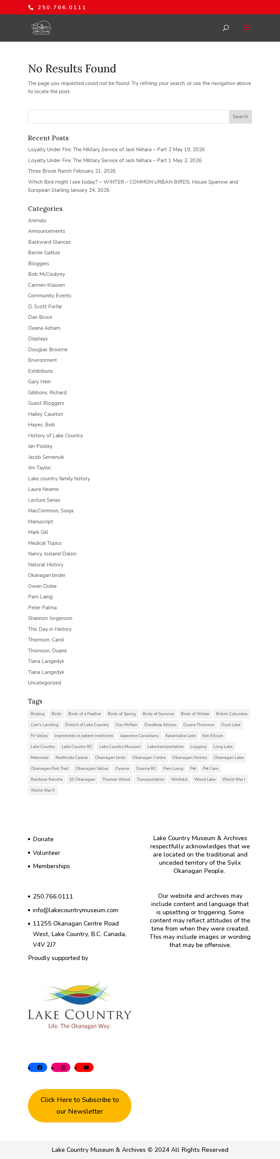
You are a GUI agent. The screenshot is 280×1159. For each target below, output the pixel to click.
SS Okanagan (82, 779)
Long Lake (223, 746)
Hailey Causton (45, 414)
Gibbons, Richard (47, 392)
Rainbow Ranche (46, 779)
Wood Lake (204, 779)
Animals (37, 220)
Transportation (150, 779)
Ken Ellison (212, 735)
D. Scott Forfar (45, 306)
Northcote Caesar (72, 757)
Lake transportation (166, 746)
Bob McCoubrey (46, 274)
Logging (199, 746)
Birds (56, 714)
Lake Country (43, 746)
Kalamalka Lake (181, 735)
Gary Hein (39, 381)
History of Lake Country (55, 435)
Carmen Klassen (46, 285)
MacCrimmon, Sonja (50, 510)
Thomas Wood (116, 779)
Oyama (122, 768)
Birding (38, 714)
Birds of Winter (195, 714)
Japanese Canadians (139, 735)
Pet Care (210, 768)
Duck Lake (230, 724)
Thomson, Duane (47, 650)
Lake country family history (59, 478)
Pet (193, 768)
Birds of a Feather (84, 714)
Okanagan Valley (91, 768)
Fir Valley (39, 735)
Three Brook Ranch (50, 171)
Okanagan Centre (149, 757)
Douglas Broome (48, 349)
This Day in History (50, 629)
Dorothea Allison (160, 724)
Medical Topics (45, 543)
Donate (43, 839)
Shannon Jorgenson (50, 618)
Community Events (49, 295)
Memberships (51, 866)
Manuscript (40, 521)
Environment (42, 360)
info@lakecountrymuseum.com (75, 910)
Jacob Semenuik (46, 457)
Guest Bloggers (46, 403)
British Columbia (232, 714)
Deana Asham (44, 328)
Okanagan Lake (228, 757)
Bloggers (38, 263)
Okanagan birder (47, 575)
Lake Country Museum (120, 746)
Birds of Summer (158, 714)
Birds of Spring (122, 714)
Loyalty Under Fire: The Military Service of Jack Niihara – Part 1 (99, 160)
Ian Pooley (40, 446)
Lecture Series (44, 500)
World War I (233, 779)
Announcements (46, 231)
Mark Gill (38, 532)
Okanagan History (189, 757)
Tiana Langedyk (46, 661)
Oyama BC (146, 768)
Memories (40, 757)
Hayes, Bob (41, 424)
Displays (38, 338)
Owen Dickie (42, 586)
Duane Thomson (198, 724)
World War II (43, 790)
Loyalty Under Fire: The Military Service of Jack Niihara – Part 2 (99, 149)
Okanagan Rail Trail (50, 768)
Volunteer (46, 853)
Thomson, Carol (46, 639)
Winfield (179, 779)
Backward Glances (49, 242)
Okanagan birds (110, 757)
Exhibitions (40, 371)
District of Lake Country (87, 724)
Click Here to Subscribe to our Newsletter (80, 1105)
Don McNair (126, 724)
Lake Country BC (77, 746)
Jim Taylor (39, 467)
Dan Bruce (40, 317)
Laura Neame (43, 489)
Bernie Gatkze (44, 252)
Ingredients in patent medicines (84, 735)
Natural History (46, 564)
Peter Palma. (43, 607)
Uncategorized (44, 682)
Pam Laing (40, 596)
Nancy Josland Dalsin (52, 553)
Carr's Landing (44, 724)
